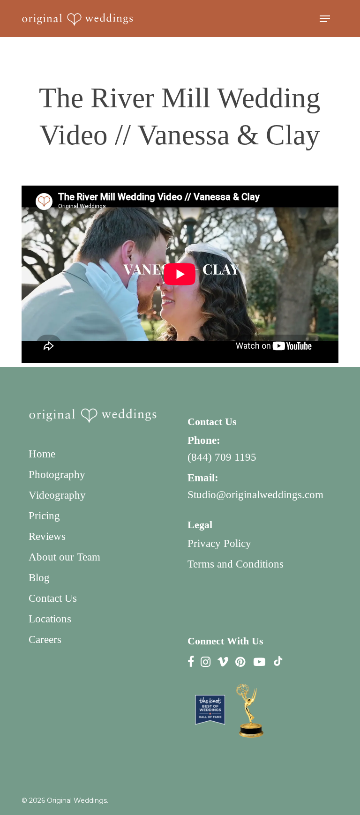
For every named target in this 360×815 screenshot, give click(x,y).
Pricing (44, 516)
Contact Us (53, 598)
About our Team (64, 557)
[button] (324, 18)
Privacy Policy (219, 543)
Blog (39, 577)
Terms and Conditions (236, 564)
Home (42, 454)
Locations (50, 619)
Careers (45, 639)
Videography (57, 495)
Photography (57, 474)
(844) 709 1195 (222, 457)
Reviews (47, 536)
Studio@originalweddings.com (255, 495)
